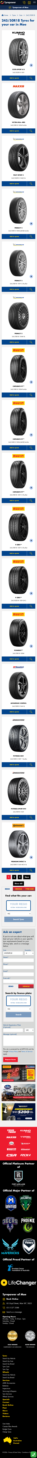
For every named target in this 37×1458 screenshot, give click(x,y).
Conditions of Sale (27, 1452)
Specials (6, 1399)
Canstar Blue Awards (10, 1426)
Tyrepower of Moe (20, 7)
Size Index (6, 1424)
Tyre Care (6, 1367)
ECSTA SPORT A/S (18, 69)
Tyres (5, 1356)
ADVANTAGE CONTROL (18, 703)
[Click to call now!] (24, 2)
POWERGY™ (18, 650)
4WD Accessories (9, 1383)
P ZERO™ (18, 545)
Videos (5, 1413)
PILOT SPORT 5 (18, 175)
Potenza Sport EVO (18, 809)
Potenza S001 (18, 756)
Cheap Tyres (7, 1432)
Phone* (5, 964)
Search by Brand (8, 1364)
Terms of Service (26, 1051)
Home (5, 15)
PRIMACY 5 (18, 333)
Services (6, 1380)
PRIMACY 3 (18, 228)
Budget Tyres (7, 1429)
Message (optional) (10, 1034)
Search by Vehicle (9, 1358)
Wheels (6, 1372)
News (5, 1411)
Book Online (8, 1405)
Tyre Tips (6, 1369)
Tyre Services (7, 1394)
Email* (5, 971)
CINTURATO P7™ (18, 386)
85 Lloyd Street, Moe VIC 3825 (19, 1303)
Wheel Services (8, 1397)
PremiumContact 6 (18, 861)
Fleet (5, 1408)
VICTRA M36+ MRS (18, 122)
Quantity (28, 950)
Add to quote (14, 78)
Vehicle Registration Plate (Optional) (12, 1026)
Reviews (6, 1416)
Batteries (5, 1386)
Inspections (6, 1388)
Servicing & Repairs (9, 1391)
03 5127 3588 (12, 1308)
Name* (5, 957)
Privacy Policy (13, 1051)
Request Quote (10, 1059)
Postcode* (6, 978)
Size (4, 950)
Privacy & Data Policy (14, 1452)
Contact (6, 1402)
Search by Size (8, 1361)
